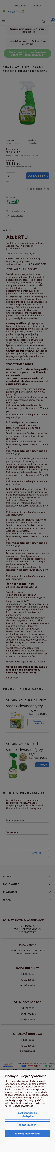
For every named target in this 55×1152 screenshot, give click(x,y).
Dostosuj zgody (27, 1124)
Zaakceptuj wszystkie (27, 1133)
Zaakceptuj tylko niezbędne (27, 1115)
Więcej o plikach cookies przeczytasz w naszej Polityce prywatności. (25, 1104)
